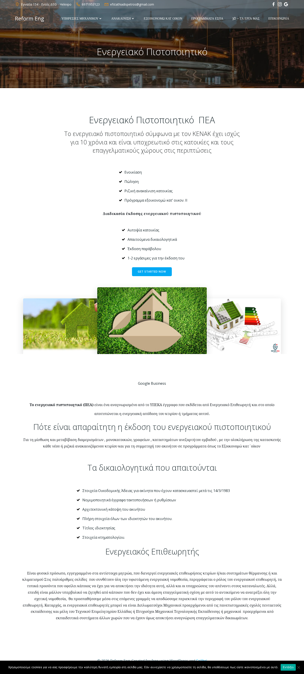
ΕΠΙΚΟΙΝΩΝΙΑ (278, 18)
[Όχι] (298, 667)
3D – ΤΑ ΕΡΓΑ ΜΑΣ (245, 18)
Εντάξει (288, 667)
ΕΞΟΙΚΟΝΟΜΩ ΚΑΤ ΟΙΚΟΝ (163, 18)
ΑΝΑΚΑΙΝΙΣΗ (121, 18)
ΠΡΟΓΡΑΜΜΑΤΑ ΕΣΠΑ (207, 18)
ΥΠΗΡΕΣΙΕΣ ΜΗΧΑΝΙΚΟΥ (79, 18)
